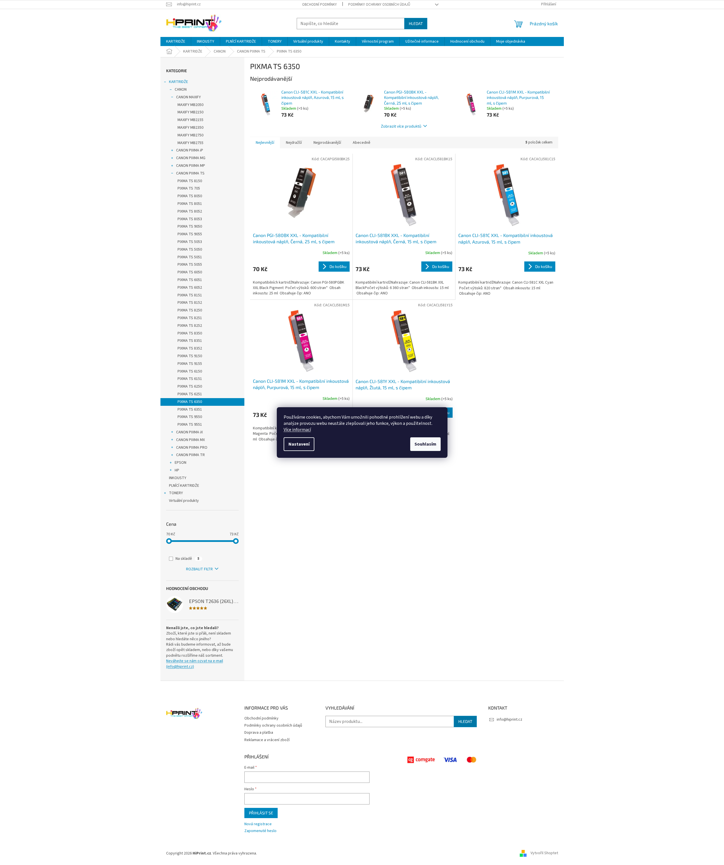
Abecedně (361, 142)
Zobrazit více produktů (401, 126)
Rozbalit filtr (199, 569)
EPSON (180, 462)
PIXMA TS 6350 (190, 402)
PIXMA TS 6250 (190, 386)
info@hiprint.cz (509, 719)
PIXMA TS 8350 (190, 333)
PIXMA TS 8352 (190, 348)
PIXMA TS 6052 (190, 287)
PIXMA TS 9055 (190, 234)
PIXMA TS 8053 (190, 219)
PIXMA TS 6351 (190, 409)
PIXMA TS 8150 (190, 181)
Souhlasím (425, 444)
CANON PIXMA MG (190, 158)
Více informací (297, 430)
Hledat (416, 23)
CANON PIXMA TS (190, 173)
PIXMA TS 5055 (190, 264)
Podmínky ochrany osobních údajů (379, 4)
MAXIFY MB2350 (190, 127)
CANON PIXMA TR (190, 455)
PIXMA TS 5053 (190, 242)
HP (177, 470)
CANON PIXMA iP (189, 150)
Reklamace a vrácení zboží (267, 740)
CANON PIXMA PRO (191, 447)
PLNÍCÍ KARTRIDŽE (184, 485)
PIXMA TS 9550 (190, 417)
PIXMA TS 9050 (190, 226)
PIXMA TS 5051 (190, 257)
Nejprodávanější (327, 142)
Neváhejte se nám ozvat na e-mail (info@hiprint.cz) (194, 663)
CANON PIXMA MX (190, 440)
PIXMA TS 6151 (190, 379)
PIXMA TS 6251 (190, 394)
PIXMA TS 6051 (190, 280)
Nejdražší (294, 142)
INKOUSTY (177, 478)
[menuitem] (175, 41)
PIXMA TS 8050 (190, 196)
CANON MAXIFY (188, 97)
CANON (181, 89)
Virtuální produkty (184, 501)
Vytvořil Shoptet (544, 853)
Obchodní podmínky (319, 4)
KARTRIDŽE (178, 82)
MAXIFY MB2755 (190, 143)
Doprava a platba (258, 732)
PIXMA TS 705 (189, 188)
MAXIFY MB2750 (190, 135)
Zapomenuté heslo (260, 831)
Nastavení (299, 444)
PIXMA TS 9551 (190, 424)
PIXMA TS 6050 (190, 272)
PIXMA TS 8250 (190, 310)
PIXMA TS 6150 (190, 371)
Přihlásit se (261, 812)
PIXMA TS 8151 (190, 295)
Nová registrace (258, 824)
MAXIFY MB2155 (190, 120)
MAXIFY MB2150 (190, 112)
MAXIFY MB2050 (190, 105)
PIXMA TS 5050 (190, 249)
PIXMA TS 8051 (190, 204)
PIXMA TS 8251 (190, 318)
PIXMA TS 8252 (190, 325)
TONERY (176, 493)
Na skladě (187, 559)
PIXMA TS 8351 (190, 341)
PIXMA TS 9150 (190, 356)
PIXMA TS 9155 (190, 364)
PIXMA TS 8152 (190, 302)
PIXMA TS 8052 (190, 211)
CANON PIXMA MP (190, 166)
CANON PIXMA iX (189, 432)
